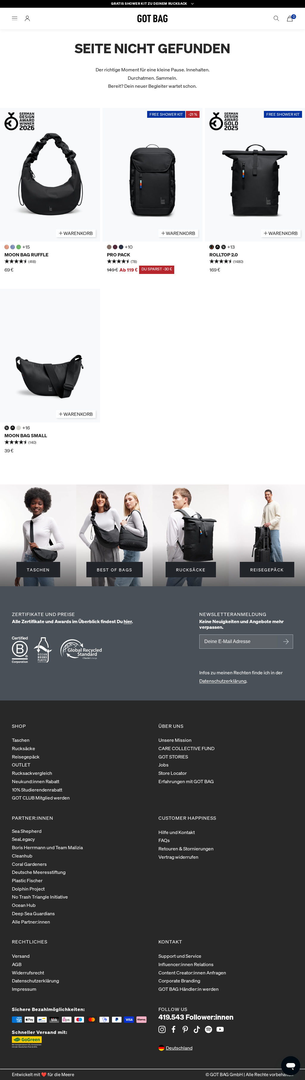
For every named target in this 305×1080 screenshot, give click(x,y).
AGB (16, 964)
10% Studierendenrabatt (37, 789)
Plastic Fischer (27, 880)
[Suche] (276, 18)
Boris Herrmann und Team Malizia (47, 847)
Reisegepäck (26, 756)
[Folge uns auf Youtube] (220, 1029)
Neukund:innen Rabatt (35, 781)
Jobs (163, 764)
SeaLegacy (23, 839)
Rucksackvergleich (32, 773)
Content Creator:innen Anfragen (192, 972)
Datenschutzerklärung (222, 681)
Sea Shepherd (26, 831)
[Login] (27, 18)
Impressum (24, 989)
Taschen (20, 740)
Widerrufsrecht (28, 972)
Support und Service (179, 956)
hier (128, 621)
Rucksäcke (23, 748)
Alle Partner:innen (31, 921)
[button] (50, 262)
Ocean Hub (24, 905)
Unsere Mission (175, 740)
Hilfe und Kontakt (176, 832)
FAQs (164, 840)
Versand (20, 956)
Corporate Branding (179, 980)
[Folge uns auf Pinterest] (185, 1029)
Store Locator (172, 773)
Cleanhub (22, 855)
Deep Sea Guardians (33, 913)
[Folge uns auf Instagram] (162, 1029)
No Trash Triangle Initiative (40, 897)
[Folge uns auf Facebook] (173, 1029)
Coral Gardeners (29, 864)
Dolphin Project (28, 888)
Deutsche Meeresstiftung (39, 872)
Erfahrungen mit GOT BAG (186, 781)
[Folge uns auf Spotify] (208, 1029)
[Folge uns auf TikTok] (196, 1029)
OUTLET (21, 764)
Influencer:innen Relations (186, 964)
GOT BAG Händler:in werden (188, 989)
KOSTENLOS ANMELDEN (285, 641)
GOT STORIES (173, 756)
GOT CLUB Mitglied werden (41, 797)
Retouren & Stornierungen (186, 848)
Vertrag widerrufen (178, 857)
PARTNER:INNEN (32, 818)
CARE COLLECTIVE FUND (186, 748)
